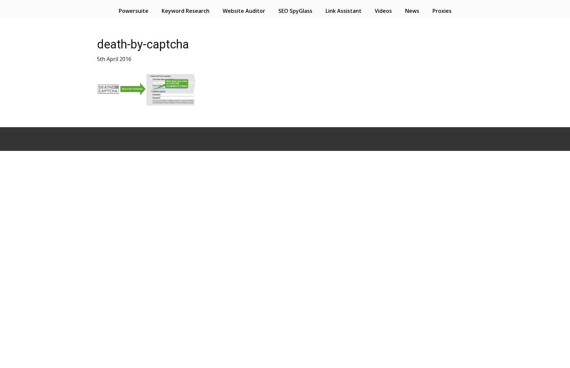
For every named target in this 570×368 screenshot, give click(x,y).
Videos (383, 10)
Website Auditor (244, 10)
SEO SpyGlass (295, 10)
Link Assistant (344, 10)
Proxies (442, 10)
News (412, 10)
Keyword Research (185, 10)
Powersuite (133, 10)
